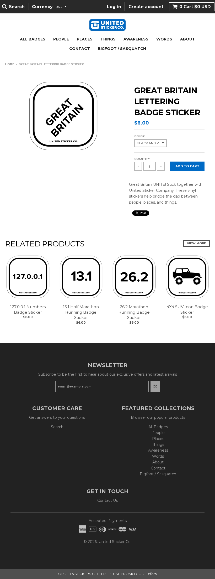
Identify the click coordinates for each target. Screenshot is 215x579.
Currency (42, 6)
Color (139, 136)
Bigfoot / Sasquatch (122, 48)
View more (196, 243)
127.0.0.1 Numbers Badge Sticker (28, 309)
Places (85, 39)
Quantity (142, 159)
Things (108, 39)
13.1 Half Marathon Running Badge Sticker (81, 312)
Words (164, 39)
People (61, 39)
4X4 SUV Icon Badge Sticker (187, 309)
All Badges (32, 39)
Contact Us (107, 500)
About (187, 39)
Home (9, 64)
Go (155, 386)
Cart (195, 6)
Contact (79, 48)
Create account (145, 6)
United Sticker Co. (115, 541)
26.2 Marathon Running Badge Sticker (134, 312)
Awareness (135, 39)
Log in (114, 6)
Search (57, 427)
